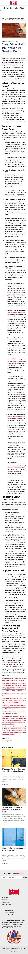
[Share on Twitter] (6, 741)
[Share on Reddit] (11, 741)
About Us (5, 897)
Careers (7, 908)
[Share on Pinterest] (8, 741)
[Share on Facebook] (3, 741)
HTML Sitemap (6, 904)
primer (18, 527)
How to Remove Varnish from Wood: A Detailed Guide (12, 810)
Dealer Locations (10, 912)
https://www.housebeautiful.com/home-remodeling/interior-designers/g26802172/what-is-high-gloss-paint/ (14, 707)
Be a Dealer (5, 899)
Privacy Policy (9, 910)
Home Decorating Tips (13, 18)
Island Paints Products (11, 915)
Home (3, 18)
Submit (25, 877)
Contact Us (5, 902)
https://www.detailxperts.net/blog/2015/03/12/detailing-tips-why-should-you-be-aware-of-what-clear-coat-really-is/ (14, 700)
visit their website (13, 662)
